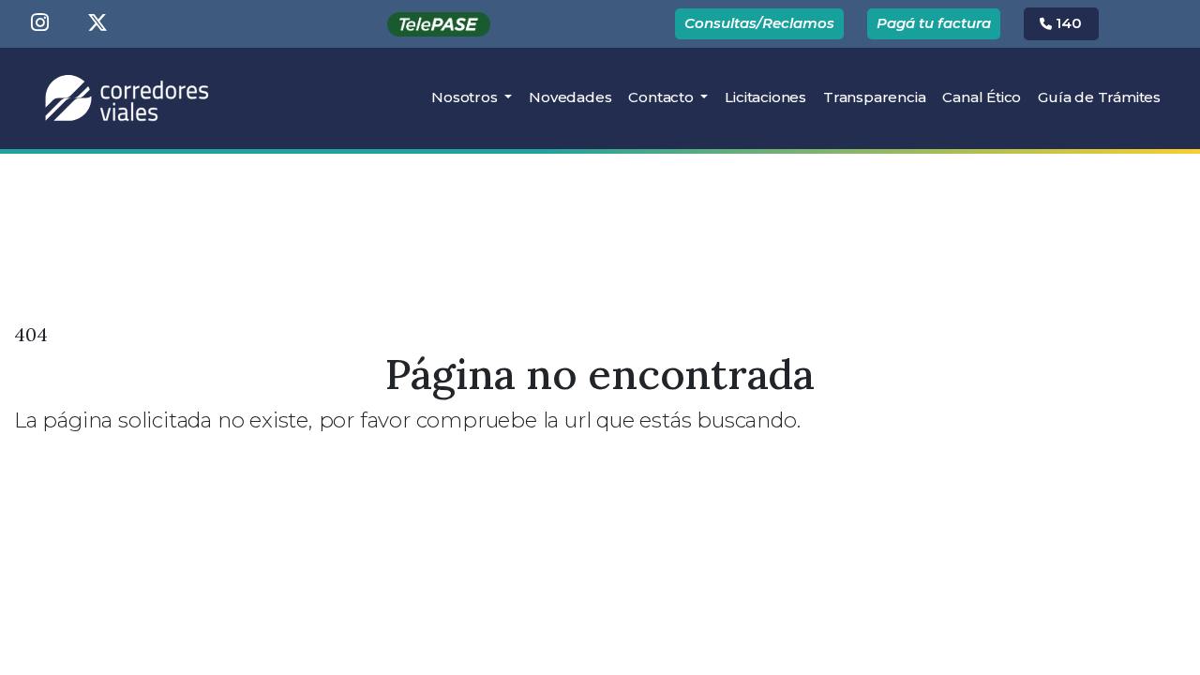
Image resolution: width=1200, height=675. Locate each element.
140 (1067, 23)
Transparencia (874, 97)
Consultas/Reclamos (759, 23)
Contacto (662, 97)
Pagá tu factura (934, 23)
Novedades (570, 97)
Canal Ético (981, 97)
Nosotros (466, 97)
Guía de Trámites (1099, 97)
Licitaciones (770, 96)
